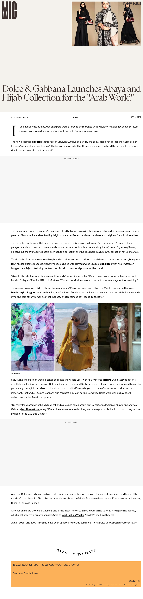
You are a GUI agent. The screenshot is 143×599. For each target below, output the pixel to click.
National (34, 409)
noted (113, 247)
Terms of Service (124, 585)
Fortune (54, 280)
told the (25, 409)
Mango (133, 259)
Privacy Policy (136, 585)
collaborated (105, 264)
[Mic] (9, 10)
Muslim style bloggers (23, 292)
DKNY (14, 264)
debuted (37, 142)
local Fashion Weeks (73, 515)
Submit (134, 580)
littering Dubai (110, 379)
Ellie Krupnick (21, 117)
